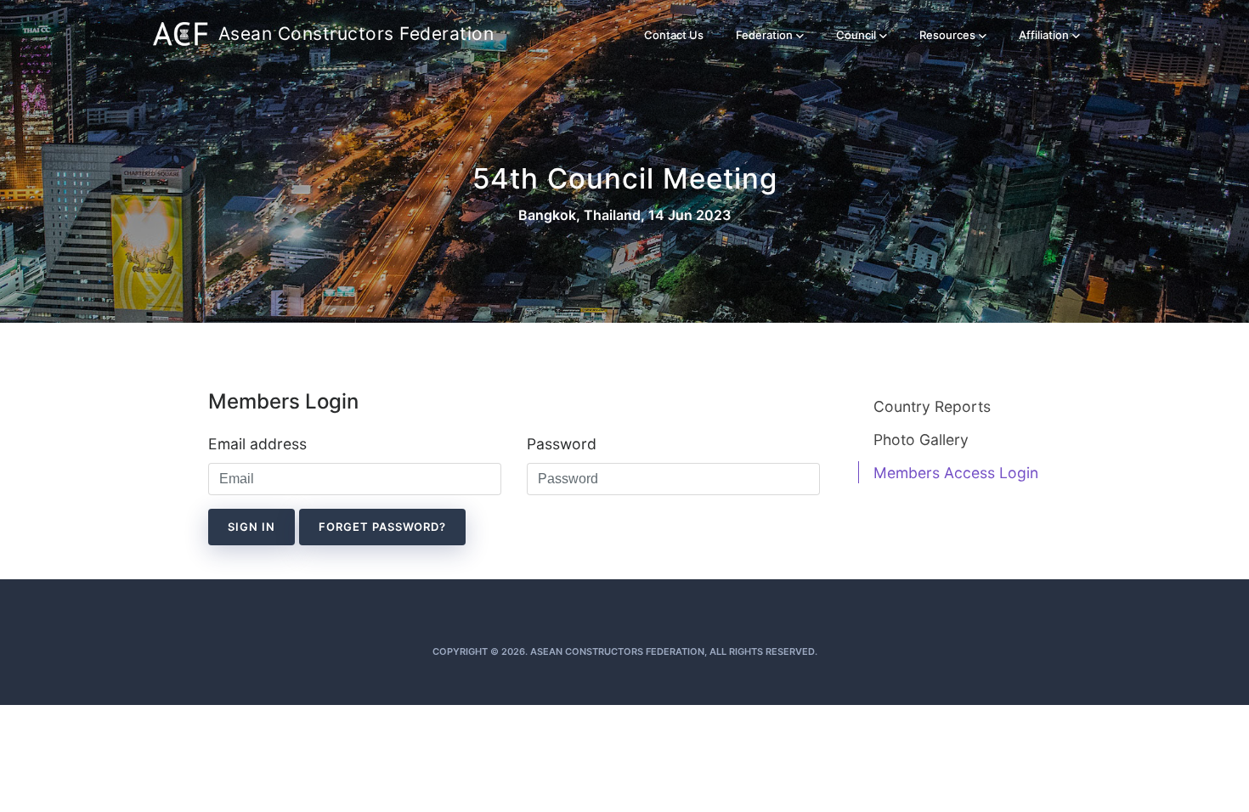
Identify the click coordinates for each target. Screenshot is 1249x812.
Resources (947, 35)
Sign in (251, 526)
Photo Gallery (921, 439)
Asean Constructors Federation (324, 33)
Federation (764, 35)
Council (856, 35)
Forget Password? (382, 526)
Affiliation (1044, 35)
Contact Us (674, 35)
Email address (257, 444)
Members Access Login (955, 473)
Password (561, 444)
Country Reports (932, 406)
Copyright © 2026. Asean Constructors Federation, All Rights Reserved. (624, 651)
